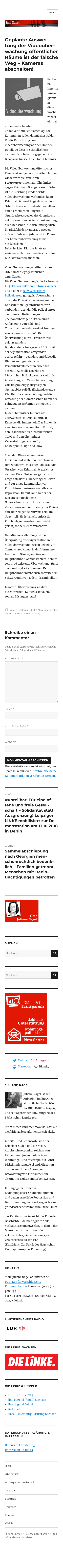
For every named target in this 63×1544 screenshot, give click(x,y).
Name (10, 709)
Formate (10, 1507)
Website (10, 742)
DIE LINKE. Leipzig (20, 1395)
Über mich (12, 1474)
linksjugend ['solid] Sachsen (27, 1399)
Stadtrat (10, 1498)
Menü (52, 12)
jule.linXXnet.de (13, 1534)
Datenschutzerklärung (20, 1445)
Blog (8, 1465)
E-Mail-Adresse (17, 725)
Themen (10, 1515)
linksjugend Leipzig (21, 1404)
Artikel (54, 610)
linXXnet (14, 1409)
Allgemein (43, 610)
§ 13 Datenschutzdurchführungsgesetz (30, 286)
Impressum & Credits (19, 1449)
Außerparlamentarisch (17, 613)
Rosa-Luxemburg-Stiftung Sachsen (32, 1414)
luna (12, 610)
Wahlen (10, 1523)
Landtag (35, 613)
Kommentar (14, 658)
